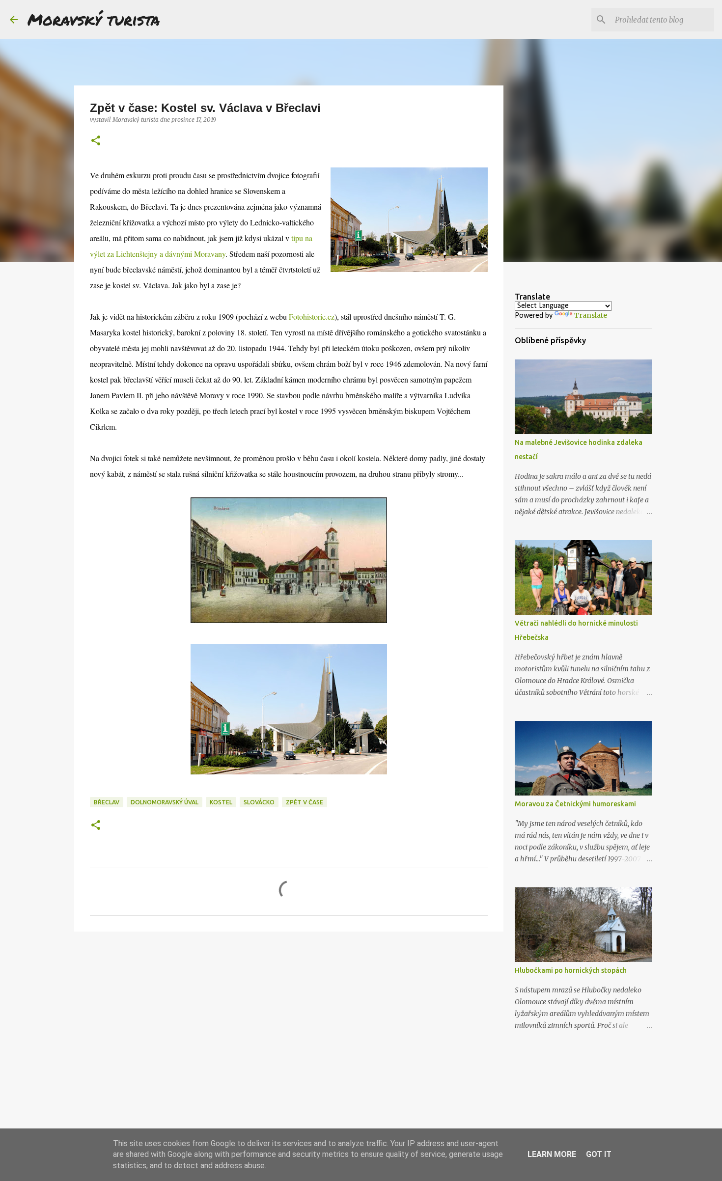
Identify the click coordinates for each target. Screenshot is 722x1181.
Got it (598, 1154)
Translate (590, 315)
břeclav (106, 802)
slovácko (259, 802)
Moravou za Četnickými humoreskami (575, 804)
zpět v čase (304, 802)
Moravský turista (94, 19)
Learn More (552, 1154)
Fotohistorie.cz (311, 316)
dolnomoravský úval (164, 802)
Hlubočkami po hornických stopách (571, 970)
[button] (96, 141)
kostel (221, 802)
